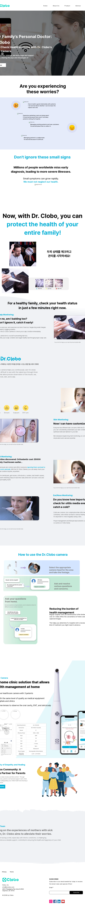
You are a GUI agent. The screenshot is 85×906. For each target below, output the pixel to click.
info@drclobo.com (8, 887)
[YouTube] (63, 901)
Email (50, 887)
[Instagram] (50, 901)
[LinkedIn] (59, 901)
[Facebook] (55, 901)
